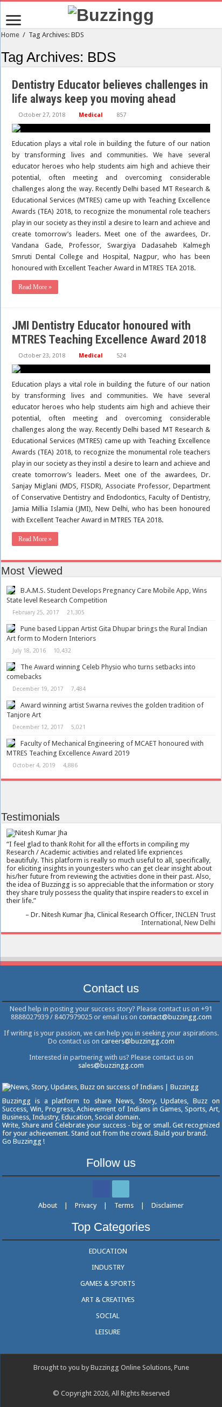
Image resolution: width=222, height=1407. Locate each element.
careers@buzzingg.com (138, 1041)
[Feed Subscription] (218, 56)
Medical (91, 114)
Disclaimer (167, 1205)
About (47, 1205)
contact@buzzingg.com (175, 1017)
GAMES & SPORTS (107, 1283)
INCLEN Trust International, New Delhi (178, 919)
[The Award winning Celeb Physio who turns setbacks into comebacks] (10, 666)
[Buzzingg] (111, 14)
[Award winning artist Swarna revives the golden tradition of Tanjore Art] (10, 705)
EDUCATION (108, 1251)
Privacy (85, 1205)
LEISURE (107, 1332)
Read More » (35, 287)
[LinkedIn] (120, 1189)
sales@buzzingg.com (111, 1065)
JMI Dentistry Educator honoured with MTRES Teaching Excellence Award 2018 (109, 332)
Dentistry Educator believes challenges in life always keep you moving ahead (110, 92)
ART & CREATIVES (108, 1300)
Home (10, 35)
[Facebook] (101, 1189)
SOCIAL (108, 1316)
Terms (124, 1205)
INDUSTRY (108, 1267)
